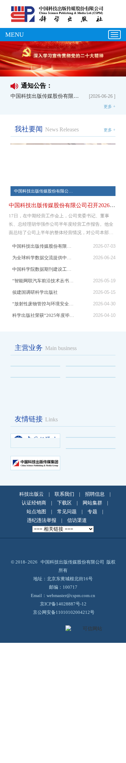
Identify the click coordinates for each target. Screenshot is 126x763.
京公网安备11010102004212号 (63, 612)
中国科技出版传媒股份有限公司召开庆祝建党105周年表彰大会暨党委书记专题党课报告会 (43, 246)
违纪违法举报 (41, 520)
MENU (14, 34)
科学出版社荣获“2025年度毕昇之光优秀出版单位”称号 (43, 315)
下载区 (64, 503)
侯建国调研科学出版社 (37, 292)
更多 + (109, 106)
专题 (92, 511)
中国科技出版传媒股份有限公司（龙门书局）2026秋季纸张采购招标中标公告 (45, 96)
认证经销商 (34, 503)
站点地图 (36, 511)
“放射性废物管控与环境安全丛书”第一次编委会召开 (43, 303)
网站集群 (92, 503)
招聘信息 (95, 494)
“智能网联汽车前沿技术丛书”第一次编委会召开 (43, 280)
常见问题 (67, 511)
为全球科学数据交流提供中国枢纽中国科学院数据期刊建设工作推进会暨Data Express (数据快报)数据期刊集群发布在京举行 (43, 263)
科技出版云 (31, 494)
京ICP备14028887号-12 (63, 603)
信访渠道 (77, 520)
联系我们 (64, 494)
